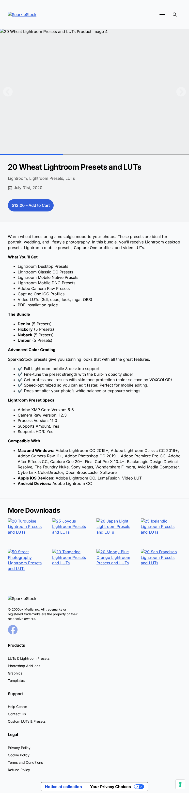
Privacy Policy (19, 748)
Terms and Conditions (25, 762)
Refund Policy (19, 770)
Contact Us (17, 714)
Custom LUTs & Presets (27, 721)
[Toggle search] (174, 14)
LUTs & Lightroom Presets (28, 658)
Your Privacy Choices (110, 786)
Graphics (15, 673)
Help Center (17, 706)
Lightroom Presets (46, 178)
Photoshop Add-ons (24, 666)
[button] (8, 92)
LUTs (70, 178)
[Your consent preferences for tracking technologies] (180, 784)
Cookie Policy (19, 755)
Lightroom (17, 178)
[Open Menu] (162, 14)
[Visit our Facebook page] (13, 630)
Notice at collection (63, 786)
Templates (16, 680)
